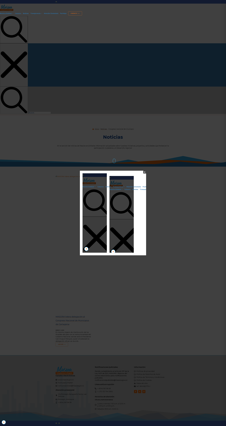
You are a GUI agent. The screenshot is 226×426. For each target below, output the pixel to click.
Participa (63, 13)
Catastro (18, 13)
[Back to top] (4, 422)
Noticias (26, 13)
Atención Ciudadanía (51, 13)
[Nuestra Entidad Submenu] (12, 13)
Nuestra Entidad (6, 13)
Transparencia (35, 13)
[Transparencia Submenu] (41, 13)
